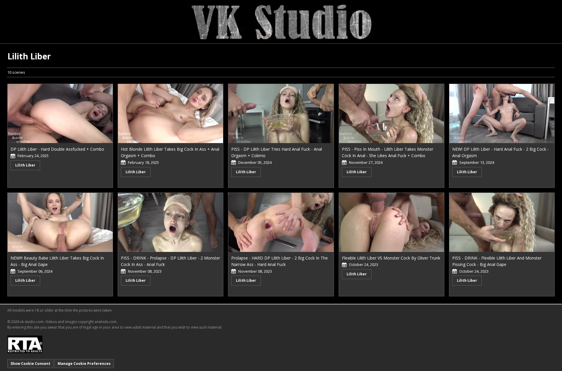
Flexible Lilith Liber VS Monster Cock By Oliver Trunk (391, 258)
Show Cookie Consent (30, 363)
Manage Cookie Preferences (84, 363)
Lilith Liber (25, 165)
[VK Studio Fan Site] (281, 21)
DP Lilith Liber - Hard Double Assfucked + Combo (57, 149)
